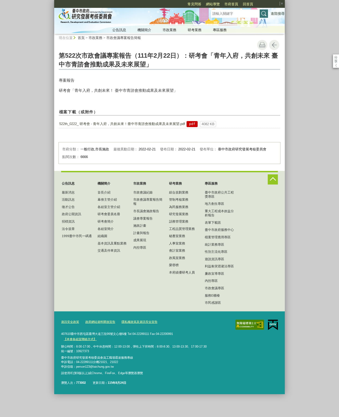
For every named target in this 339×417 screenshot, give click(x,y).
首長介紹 (104, 192)
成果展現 (139, 240)
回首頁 (248, 4)
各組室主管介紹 (109, 207)
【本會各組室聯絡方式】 (80, 339)
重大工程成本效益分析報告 (219, 213)
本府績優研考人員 (182, 272)
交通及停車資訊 (109, 250)
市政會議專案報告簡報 (123, 38)
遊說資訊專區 (214, 259)
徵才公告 (68, 207)
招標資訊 (68, 221)
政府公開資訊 (71, 214)
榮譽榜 (174, 265)
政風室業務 (177, 258)
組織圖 (102, 236)
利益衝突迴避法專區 (219, 266)
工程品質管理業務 (182, 229)
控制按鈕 (273, 179)
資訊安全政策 (70, 322)
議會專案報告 (143, 218)
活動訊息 (68, 199)
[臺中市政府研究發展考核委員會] (127, 17)
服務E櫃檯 (212, 295)
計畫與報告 (141, 233)
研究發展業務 (178, 214)
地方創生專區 (214, 204)
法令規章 (68, 229)
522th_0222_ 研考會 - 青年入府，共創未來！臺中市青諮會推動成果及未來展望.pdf (122, 124)
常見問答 (194, 4)
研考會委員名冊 (109, 214)
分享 (336, 57)
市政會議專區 (214, 288)
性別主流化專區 (216, 251)
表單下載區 (213, 222)
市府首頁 (231, 4)
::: (52, 2)
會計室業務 (177, 250)
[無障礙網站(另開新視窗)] (249, 325)
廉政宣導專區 (214, 273)
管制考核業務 (178, 199)
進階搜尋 (278, 13)
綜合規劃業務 (178, 192)
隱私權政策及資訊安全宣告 (140, 322)
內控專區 (139, 247)
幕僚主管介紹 (107, 199)
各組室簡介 (106, 229)
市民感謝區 (213, 302)
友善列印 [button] (262, 45)
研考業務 (195, 30)
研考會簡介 (106, 221)
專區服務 (220, 30)
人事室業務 (177, 243)
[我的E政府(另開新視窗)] (273, 325)
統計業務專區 (214, 244)
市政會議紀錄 (143, 192)
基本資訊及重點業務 (112, 243)
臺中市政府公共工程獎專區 (219, 194)
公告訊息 (119, 30)
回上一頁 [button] (274, 45)
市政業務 (169, 30)
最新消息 (68, 192)
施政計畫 (139, 225)
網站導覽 (213, 4)
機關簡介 (144, 30)
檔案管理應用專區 (218, 237)
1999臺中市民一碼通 (77, 236)
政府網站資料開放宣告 (100, 322)
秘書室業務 (177, 236)
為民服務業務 (178, 207)
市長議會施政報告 (146, 211)
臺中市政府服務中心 (219, 230)
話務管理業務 (178, 221)
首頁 (81, 38)
